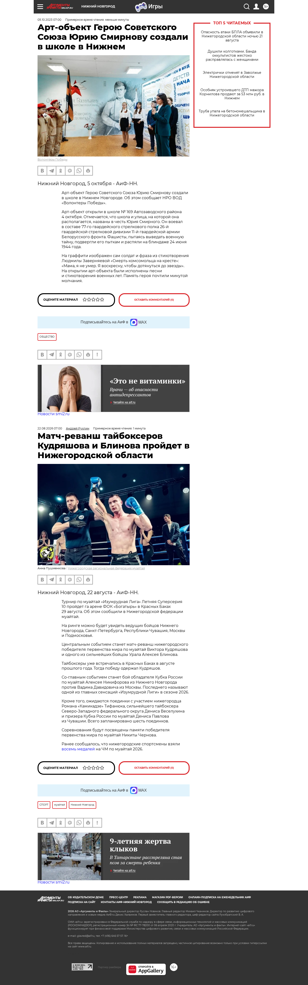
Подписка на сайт (81, 902)
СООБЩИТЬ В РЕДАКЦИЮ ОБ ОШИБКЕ (183, 902)
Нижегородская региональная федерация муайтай (106, 568)
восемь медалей (78, 749)
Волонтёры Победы (52, 159)
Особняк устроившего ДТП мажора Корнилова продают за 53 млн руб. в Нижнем (231, 94)
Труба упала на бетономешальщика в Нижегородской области (232, 113)
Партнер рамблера (109, 967)
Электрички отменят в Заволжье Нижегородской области (232, 75)
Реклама (140, 897)
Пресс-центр (118, 897)
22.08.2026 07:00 (50, 428)
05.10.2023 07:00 (49, 19)
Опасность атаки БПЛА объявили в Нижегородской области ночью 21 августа (232, 36)
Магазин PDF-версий (167, 897)
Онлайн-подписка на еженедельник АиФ (219, 897)
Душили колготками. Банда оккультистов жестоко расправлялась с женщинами (232, 55)
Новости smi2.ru (54, 414)
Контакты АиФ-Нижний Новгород (126, 902)
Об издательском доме (86, 897)
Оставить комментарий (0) (154, 299)
